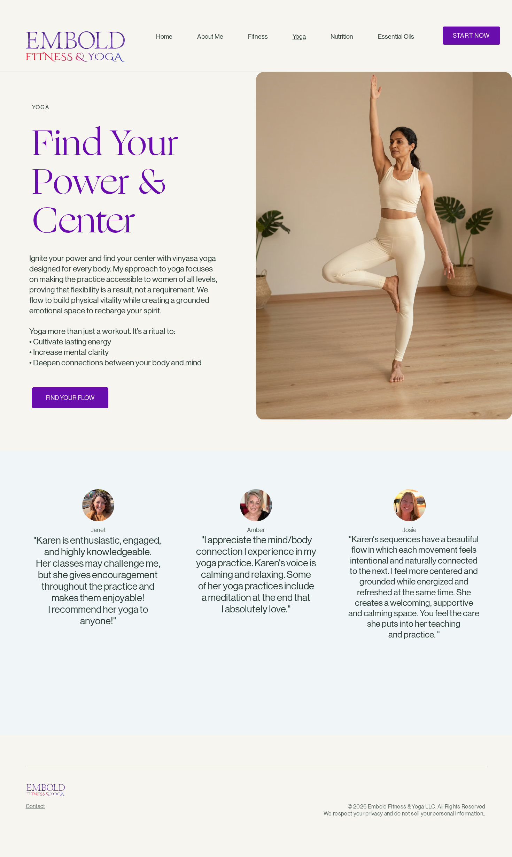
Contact (35, 806)
